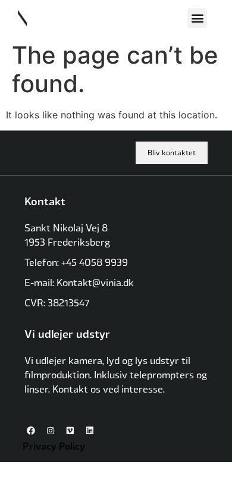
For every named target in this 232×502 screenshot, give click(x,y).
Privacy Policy (54, 446)
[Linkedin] (89, 430)
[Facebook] (31, 430)
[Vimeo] (70, 430)
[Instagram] (50, 430)
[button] (197, 18)
